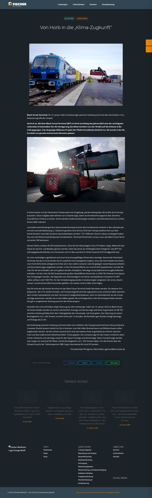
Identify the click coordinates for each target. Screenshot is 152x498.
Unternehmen (118, 453)
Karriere (116, 450)
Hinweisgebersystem (112, 492)
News (46, 453)
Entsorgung (82, 463)
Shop (45, 457)
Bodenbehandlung (85, 460)
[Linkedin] (122, 482)
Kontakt (116, 457)
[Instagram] (116, 482)
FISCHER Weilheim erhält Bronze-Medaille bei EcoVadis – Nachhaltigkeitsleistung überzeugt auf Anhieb (125, 414)
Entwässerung (83, 483)
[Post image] (27, 396)
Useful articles (82, 18)
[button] (29, 171)
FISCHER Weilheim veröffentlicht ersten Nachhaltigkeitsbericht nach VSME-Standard (27, 412)
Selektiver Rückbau (85, 473)
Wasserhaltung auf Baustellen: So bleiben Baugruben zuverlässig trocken (60, 410)
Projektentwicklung (85, 476)
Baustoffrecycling (84, 457)
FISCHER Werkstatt (85, 480)
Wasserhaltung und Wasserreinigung (92, 470)
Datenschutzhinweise (94, 492)
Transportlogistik (84, 450)
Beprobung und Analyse (87, 453)
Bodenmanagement (85, 466)
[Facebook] (128, 482)
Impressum (80, 492)
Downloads (48, 450)
